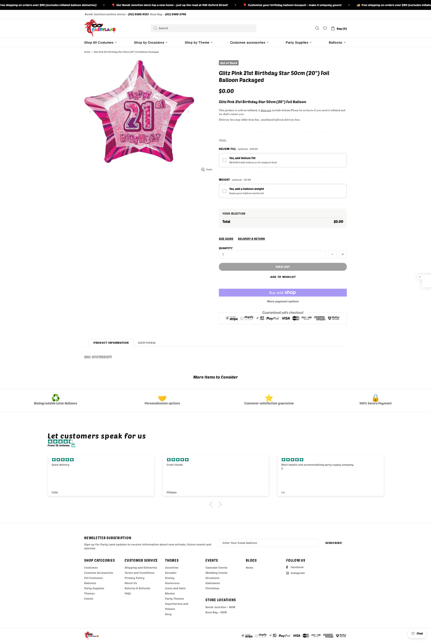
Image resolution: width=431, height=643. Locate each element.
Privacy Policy (135, 578)
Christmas (212, 588)
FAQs (128, 593)
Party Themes (174, 598)
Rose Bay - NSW (216, 612)
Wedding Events (216, 572)
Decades (170, 572)
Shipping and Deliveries (141, 567)
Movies (170, 593)
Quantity (226, 248)
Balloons (90, 583)
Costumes (91, 567)
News (249, 567)
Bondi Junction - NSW (220, 607)
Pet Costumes (93, 578)
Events (88, 598)
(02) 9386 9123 (138, 14)
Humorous (172, 583)
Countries (171, 567)
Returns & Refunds (137, 588)
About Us (131, 583)
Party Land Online (100, 28)
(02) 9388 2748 (175, 14)
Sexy (168, 614)
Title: (223, 140)
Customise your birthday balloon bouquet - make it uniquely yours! (283, 5)
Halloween (212, 583)
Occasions (212, 578)
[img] (218, 441)
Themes (89, 593)
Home (87, 52)
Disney (169, 578)
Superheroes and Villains (176, 606)
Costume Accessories (98, 572)
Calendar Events (216, 567)
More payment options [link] (283, 301)
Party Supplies (94, 588)
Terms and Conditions (139, 572)
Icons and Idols (175, 588)
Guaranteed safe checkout (282, 312)
